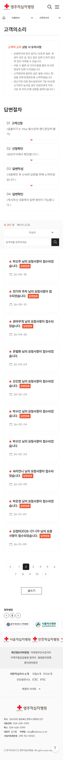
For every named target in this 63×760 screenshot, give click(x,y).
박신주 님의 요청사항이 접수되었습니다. (31, 263)
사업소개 (36, 673)
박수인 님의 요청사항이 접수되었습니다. (31, 413)
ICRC (35, 679)
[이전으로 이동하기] (10, 567)
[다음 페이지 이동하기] (45, 574)
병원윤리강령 (44, 657)
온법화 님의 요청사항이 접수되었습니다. (31, 353)
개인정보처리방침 (20, 652)
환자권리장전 (31, 662)
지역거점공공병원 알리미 (23, 657)
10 (37, 574)
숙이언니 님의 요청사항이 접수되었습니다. (31, 473)
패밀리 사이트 (29, 689)
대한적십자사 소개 (19, 673)
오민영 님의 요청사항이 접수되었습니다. (31, 383)
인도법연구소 (23, 679)
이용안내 (15, 17)
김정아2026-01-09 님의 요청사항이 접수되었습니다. (30, 533)
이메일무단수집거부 (41, 652)
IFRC (43, 679)
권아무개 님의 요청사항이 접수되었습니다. (31, 323)
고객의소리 (44, 17)
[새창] (17, 624)
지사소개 (47, 673)
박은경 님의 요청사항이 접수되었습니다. (31, 503)
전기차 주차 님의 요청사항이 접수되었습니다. (30, 293)
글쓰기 (31, 591)
